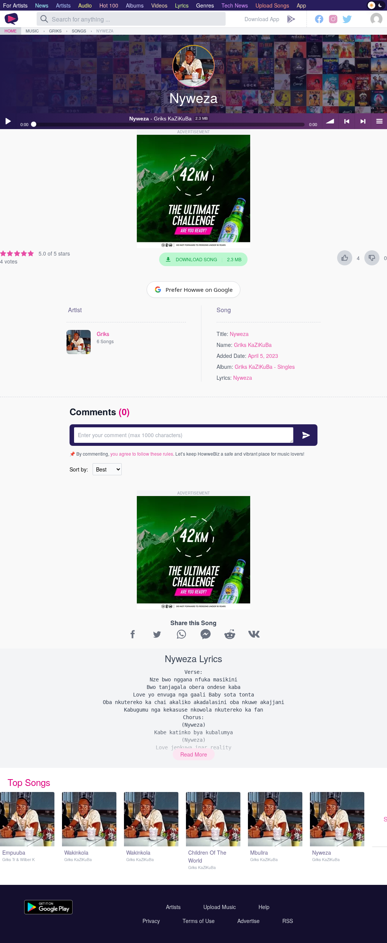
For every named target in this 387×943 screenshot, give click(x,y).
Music (32, 31)
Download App (262, 19)
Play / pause (8, 121)
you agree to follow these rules (141, 453)
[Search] (44, 19)
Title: (222, 333)
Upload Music (219, 907)
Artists (173, 907)
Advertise (248, 921)
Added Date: (231, 355)
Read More (193, 754)
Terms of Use (199, 921)
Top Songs (29, 782)
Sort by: (79, 469)
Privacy (151, 921)
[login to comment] (193, 435)
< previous (346, 121)
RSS (287, 921)
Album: (225, 366)
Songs (79, 31)
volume (330, 121)
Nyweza (104, 31)
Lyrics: (224, 377)
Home (11, 31)
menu (379, 121)
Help (264, 907)
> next (363, 121)
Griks (55, 31)
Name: (224, 344)
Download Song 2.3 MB (208, 259)
